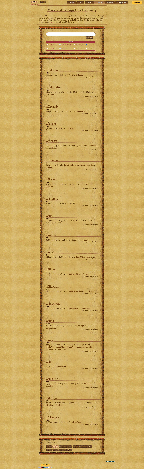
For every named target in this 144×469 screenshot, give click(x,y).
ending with (78, 48)
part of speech (79, 44)
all (87, 44)
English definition (66, 44)
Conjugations (121, 2)
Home (32, 4)
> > (69, 449)
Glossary (38, 4)
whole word (90, 48)
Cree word (51, 44)
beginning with (52, 48)
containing (63, 48)
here (52, 22)
